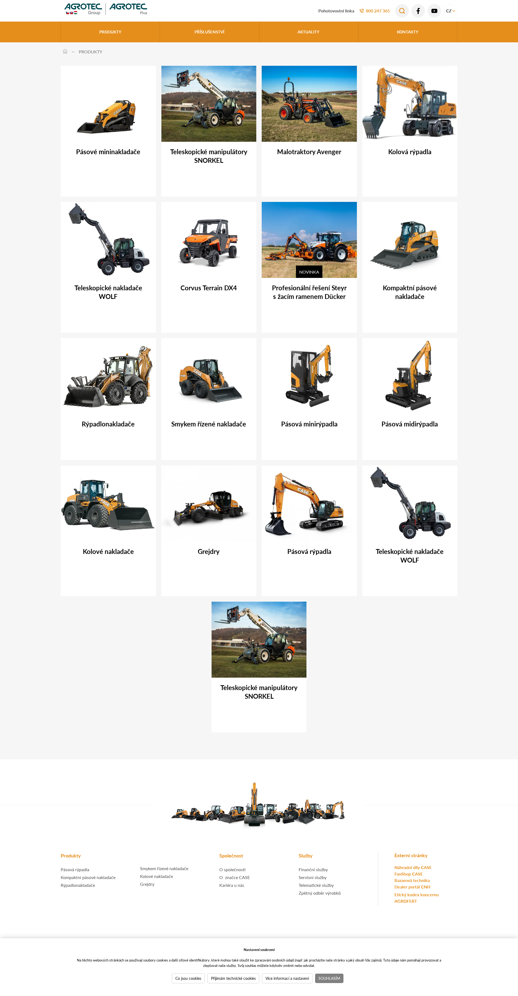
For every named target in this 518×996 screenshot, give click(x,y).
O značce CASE (234, 877)
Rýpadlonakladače (78, 885)
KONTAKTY (407, 32)
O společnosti (232, 869)
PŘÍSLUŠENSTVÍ (209, 32)
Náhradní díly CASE (413, 867)
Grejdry (147, 884)
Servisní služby (312, 877)
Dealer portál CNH (412, 887)
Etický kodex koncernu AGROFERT (416, 897)
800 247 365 (378, 11)
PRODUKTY (110, 32)
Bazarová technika (412, 880)
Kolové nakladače (156, 876)
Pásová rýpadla (75, 869)
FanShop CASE (408, 874)
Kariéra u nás (231, 885)
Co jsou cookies (188, 978)
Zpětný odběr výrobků (320, 893)
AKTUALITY (308, 32)
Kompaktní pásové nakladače (88, 877)
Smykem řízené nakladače (164, 868)
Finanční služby (313, 869)
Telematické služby (316, 885)
